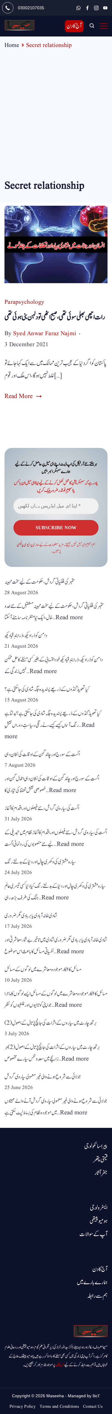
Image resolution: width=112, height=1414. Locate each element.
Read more (69, 617)
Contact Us (92, 1406)
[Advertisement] (56, 119)
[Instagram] (96, 8)
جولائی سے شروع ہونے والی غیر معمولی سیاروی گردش (42, 1077)
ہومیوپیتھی (99, 1221)
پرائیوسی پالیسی (24, 545)
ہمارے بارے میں (92, 1282)
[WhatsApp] (78, 8)
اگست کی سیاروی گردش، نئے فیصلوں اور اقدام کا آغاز (41, 808)
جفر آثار (101, 1173)
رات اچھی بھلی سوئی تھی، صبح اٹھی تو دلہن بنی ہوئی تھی (54, 317)
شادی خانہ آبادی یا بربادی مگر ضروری (30, 915)
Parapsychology (24, 302)
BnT (96, 1396)
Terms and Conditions (59, 1406)
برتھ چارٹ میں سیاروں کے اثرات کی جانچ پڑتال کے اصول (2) (50, 1023)
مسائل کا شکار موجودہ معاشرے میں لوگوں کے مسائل (43, 969)
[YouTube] (105, 8)
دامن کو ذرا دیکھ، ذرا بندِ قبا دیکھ (25, 635)
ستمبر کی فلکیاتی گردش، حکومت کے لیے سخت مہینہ (39, 582)
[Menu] (104, 26)
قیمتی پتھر (100, 1160)
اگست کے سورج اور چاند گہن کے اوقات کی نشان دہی (42, 754)
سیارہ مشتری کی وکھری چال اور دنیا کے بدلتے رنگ (40, 862)
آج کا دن (74, 26)
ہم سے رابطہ (97, 1296)
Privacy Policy (23, 1406)
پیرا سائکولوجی (96, 1146)
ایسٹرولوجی (99, 1208)
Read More (18, 396)
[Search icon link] (92, 26)
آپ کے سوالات (93, 1234)
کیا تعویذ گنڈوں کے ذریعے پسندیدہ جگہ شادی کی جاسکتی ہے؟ (46, 689)
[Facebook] (87, 8)
